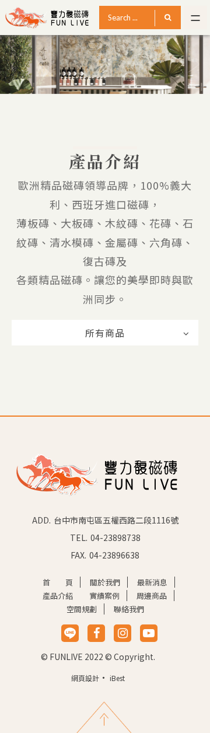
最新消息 (152, 582)
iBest (117, 678)
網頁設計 (85, 678)
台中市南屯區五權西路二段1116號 (116, 520)
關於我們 (105, 582)
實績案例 (104, 595)
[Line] (70, 633)
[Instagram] (123, 633)
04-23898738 (115, 537)
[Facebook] (96, 633)
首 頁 (58, 582)
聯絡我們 (129, 609)
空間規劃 (81, 609)
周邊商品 (151, 595)
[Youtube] (149, 633)
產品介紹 (58, 595)
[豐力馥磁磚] (96, 474)
